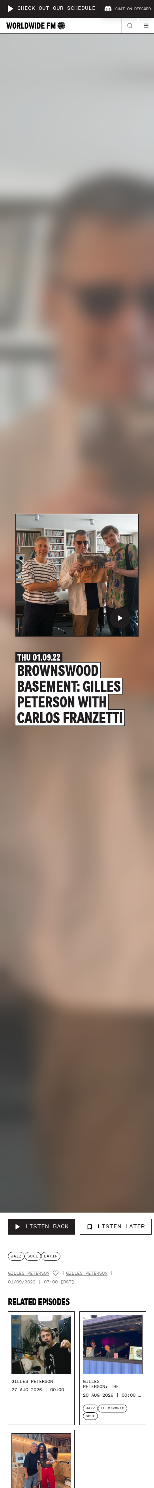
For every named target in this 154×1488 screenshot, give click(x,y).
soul (32, 1256)
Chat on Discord (133, 9)
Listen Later (121, 1226)
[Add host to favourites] (56, 1273)
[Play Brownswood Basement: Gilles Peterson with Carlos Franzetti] (120, 618)
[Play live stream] (10, 9)
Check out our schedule (56, 8)
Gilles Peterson (28, 1273)
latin (51, 1256)
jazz (16, 1256)
